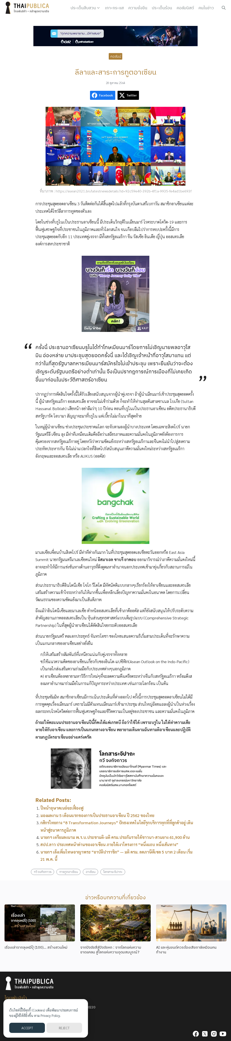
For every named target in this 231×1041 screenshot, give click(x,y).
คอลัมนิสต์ (185, 7)
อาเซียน (90, 872)
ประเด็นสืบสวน (83, 7)
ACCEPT (27, 1028)
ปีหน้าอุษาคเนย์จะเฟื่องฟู (61, 807)
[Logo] (28, 8)
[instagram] (213, 1033)
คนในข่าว (206, 7)
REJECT (64, 1028)
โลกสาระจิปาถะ (112, 872)
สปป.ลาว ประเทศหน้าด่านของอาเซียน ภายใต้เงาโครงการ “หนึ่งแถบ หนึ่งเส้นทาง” (109, 844)
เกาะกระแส (114, 7)
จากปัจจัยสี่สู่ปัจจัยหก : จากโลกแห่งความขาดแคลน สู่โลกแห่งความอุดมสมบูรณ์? (110, 949)
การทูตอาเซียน (68, 872)
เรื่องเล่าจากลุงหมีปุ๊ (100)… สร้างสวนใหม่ (36, 947)
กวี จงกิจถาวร (42, 872)
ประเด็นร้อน (162, 7)
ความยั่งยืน (137, 7)
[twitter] (204, 1033)
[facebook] (195, 1033)
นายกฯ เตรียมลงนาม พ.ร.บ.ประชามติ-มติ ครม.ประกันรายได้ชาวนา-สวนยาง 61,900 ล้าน (115, 837)
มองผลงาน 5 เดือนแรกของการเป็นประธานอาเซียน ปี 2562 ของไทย (97, 815)
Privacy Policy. (51, 1015)
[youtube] (222, 1033)
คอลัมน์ (115, 56)
